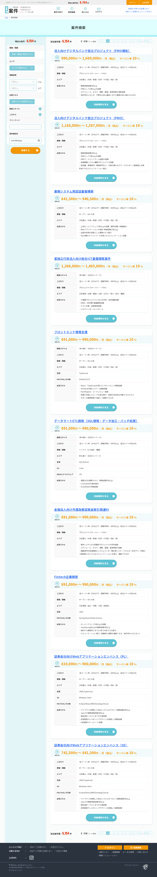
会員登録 (145, 2)
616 (146, 41)
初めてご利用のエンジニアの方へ (139, 11)
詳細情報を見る (101, 104)
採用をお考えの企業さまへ (139, 8)
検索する (25, 150)
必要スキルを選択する (21, 101)
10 (140, 41)
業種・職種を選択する (21, 54)
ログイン (132, 2)
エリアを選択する (19, 68)
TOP (6, 18)
